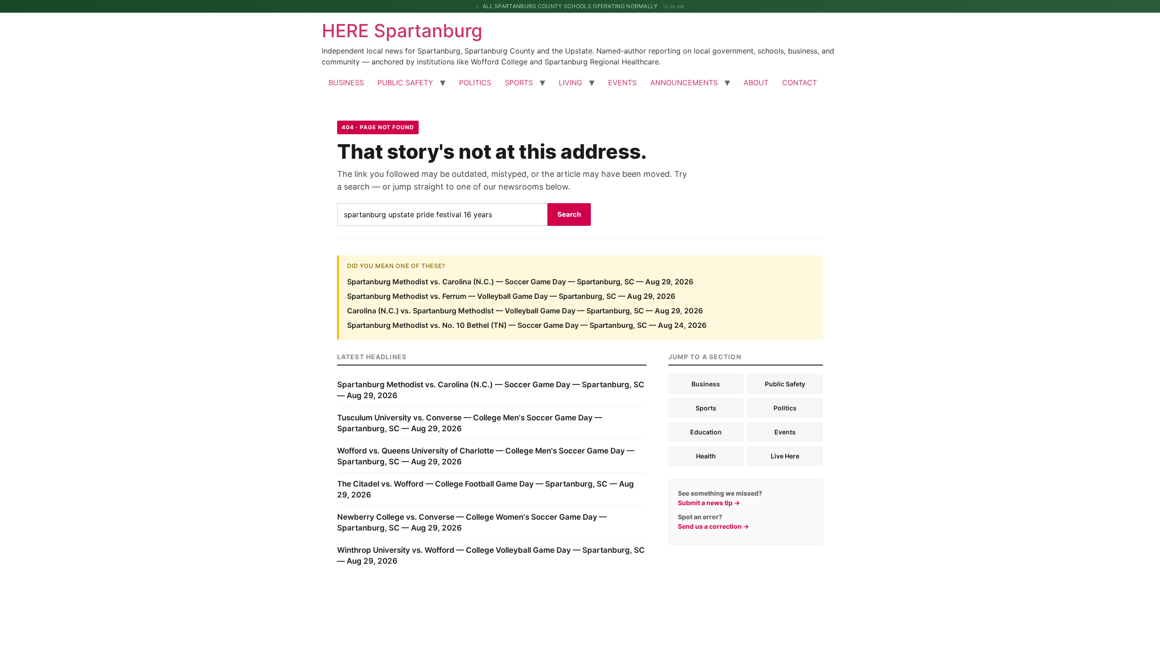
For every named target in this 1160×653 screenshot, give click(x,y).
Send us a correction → (713, 526)
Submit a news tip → (709, 503)
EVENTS (622, 82)
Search (569, 214)
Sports (706, 408)
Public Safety (785, 384)
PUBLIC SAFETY (405, 82)
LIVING (570, 82)
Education (706, 432)
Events (785, 432)
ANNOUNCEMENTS (684, 82)
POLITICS (475, 82)
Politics (785, 408)
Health (706, 456)
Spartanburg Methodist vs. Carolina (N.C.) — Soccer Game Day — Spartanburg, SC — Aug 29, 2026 (520, 281)
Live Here (785, 456)
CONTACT (799, 82)
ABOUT (756, 82)
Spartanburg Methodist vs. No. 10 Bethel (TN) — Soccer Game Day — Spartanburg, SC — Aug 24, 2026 (526, 325)
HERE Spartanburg (402, 30)
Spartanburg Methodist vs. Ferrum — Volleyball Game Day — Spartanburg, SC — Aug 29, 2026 (511, 296)
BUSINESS (346, 82)
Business (705, 384)
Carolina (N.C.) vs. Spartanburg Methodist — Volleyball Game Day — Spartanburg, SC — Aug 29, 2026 (525, 310)
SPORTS (519, 82)
